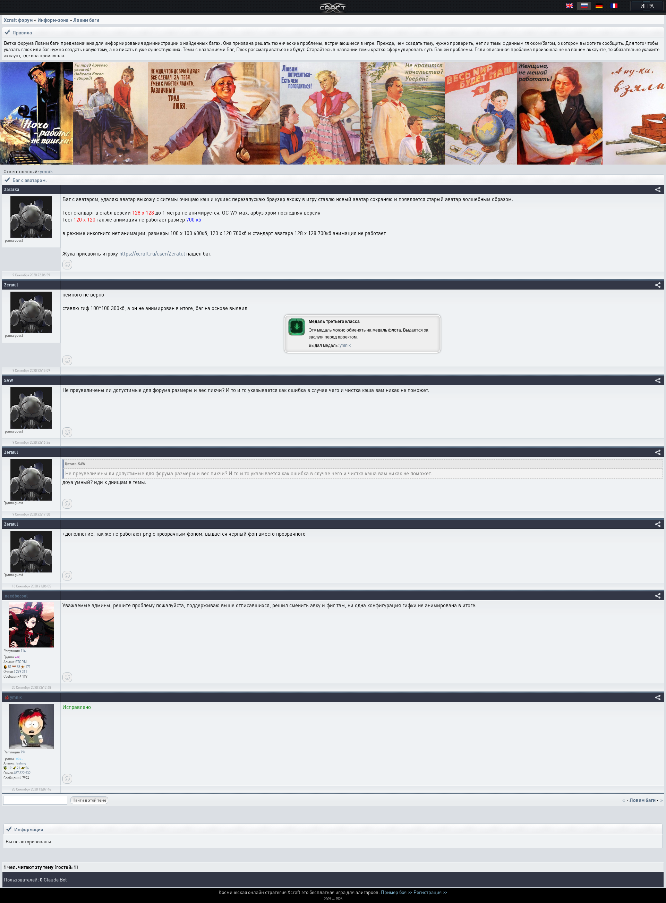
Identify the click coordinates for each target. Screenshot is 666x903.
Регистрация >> (430, 892)
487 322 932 (22, 773)
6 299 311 (20, 671)
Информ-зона (52, 20)
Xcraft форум (18, 20)
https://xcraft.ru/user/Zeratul (152, 253)
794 (23, 752)
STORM (21, 662)
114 (23, 651)
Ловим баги (86, 20)
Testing (20, 763)
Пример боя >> (396, 892)
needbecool (16, 596)
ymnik (46, 171)
